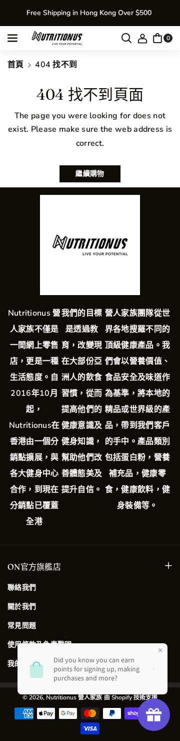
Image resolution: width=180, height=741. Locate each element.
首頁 (16, 64)
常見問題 (22, 625)
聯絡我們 (22, 587)
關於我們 (22, 606)
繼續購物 (90, 173)
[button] (14, 38)
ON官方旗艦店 (34, 567)
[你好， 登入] (142, 38)
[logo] (90, 245)
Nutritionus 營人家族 (74, 697)
